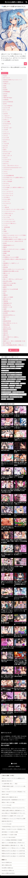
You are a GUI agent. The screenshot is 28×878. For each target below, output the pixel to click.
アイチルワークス (7, 169)
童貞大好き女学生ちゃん (9, 315)
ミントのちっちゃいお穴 (9, 221)
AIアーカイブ (6, 77)
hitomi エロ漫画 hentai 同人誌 (8, 873)
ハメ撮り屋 (6, 207)
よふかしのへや (7, 159)
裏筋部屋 (5, 331)
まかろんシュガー (7, 151)
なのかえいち (6, 133)
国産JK (5, 247)
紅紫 (4, 319)
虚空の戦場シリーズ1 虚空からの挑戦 (10, 832)
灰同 (4, 293)
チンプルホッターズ (8, 195)
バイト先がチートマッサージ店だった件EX (13, 209)
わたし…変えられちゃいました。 (11, 165)
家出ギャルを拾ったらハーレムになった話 (13, 269)
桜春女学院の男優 (7, 285)
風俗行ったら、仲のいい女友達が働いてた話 (14, 341)
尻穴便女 (5, 277)
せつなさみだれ (7, 123)
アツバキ (5, 173)
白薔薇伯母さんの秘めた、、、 (10, 311)
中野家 (5, 231)
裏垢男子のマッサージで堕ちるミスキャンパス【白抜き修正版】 (14, 848)
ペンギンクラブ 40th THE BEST (8, 837)
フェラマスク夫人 (5, 789)
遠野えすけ (6, 335)
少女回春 (5, 275)
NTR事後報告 (6, 91)
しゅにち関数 (6, 121)
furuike (5, 87)
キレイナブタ (6, 185)
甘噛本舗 (5, 301)
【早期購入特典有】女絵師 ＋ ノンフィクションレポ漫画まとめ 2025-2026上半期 (14, 786)
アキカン (5, 171)
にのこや (5, 135)
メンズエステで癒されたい (9, 223)
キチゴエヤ (6, 183)
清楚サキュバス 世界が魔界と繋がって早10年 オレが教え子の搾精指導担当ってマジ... (14, 842)
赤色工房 (5, 333)
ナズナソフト (6, 201)
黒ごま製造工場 (7, 343)
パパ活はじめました (8, 213)
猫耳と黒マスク (7, 299)
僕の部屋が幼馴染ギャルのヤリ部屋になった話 (14, 239)
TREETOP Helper (7, 97)
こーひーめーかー (7, 117)
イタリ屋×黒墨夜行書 (8, 175)
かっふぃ (5, 111)
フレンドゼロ (6, 217)
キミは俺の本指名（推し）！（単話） (10, 783)
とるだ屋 (5, 129)
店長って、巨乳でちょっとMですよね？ (13, 279)
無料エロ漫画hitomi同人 (7, 865)
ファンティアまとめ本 (6, 805)
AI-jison (5, 75)
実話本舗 (5, 267)
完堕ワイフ (6, 265)
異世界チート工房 (7, 307)
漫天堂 (5, 291)
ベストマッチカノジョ (8, 219)
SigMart (5, 95)
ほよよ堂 (5, 145)
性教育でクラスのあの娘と (9, 283)
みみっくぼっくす (7, 155)
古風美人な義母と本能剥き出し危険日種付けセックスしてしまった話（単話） (14, 810)
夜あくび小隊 (6, 255)
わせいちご (6, 163)
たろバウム (6, 125)
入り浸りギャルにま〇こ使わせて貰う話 (13, 241)
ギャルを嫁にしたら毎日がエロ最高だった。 (14, 187)
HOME (15, 763)
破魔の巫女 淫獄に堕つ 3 (7, 780)
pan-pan (5, 93)
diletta (4, 85)
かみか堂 (5, 113)
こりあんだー (6, 115)
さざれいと (6, 119)
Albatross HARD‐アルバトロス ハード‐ (12, 79)
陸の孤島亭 (6, 339)
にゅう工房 (6, 137)
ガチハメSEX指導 (7, 181)
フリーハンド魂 (7, 215)
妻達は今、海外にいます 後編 (8, 802)
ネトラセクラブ (7, 203)
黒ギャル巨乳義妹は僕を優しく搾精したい (13, 345)
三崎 (4, 229)
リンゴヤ (5, 225)
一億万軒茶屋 (6, 227)
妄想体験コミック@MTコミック (11, 263)
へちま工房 (6, 143)
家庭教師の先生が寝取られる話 (10, 271)
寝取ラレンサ (6, 273)
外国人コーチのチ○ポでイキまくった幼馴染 (14, 249)
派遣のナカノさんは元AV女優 (10, 289)
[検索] (25, 63)
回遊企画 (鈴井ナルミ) (8, 245)
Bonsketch (5, 81)
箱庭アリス (6, 317)
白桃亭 (5, 309)
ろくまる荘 (6, 161)
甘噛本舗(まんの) (7, 303)
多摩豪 (5, 253)
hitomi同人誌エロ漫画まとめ (8, 870)
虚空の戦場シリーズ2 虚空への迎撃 (9, 834)
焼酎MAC (5, 295)
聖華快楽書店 (6, 325)
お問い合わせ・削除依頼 (14, 766)
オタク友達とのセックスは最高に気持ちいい (14, 177)
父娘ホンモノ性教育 (8, 297)
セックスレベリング (8, 193)
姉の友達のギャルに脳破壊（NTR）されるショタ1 (12, 815)
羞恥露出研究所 (7, 321)
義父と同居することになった (10, 323)
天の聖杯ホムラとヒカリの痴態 (10, 257)
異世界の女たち (7, 305)
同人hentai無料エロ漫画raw (14, 2)
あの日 (5, 103)
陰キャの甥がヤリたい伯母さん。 (11, 337)
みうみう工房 (6, 153)
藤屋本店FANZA (7, 329)
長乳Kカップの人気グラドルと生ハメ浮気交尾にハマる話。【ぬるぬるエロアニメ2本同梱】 (14, 791)
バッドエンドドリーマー (9, 211)
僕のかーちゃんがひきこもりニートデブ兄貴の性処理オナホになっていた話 (13, 394)
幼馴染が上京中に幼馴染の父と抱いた (10, 797)
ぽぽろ (5, 149)
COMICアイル (6, 83)
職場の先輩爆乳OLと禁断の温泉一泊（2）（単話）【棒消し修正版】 (14, 845)
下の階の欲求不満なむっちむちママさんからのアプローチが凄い (14, 807)
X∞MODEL (6, 99)
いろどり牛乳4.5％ (7, 105)
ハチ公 (5, 205)
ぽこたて (5, 147)
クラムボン (6, 189)
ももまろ (5, 157)
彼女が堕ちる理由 (7, 281)
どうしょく (6, 131)
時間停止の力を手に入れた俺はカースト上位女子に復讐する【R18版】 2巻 (14, 853)
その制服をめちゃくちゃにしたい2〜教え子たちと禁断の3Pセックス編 (14, 818)
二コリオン (6, 233)
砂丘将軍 (5, 313)
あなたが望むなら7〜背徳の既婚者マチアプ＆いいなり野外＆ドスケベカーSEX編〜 (14, 813)
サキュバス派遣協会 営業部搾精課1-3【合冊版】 (12, 840)
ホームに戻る (14, 350)
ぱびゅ (5, 141)
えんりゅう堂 (6, 107)
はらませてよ (6, 139)
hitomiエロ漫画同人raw (7, 862)
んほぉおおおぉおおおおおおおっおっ (12, 167)
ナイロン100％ (7, 199)
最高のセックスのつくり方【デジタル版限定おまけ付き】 (14, 778)
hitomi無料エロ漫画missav (7, 867)
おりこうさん (6, 109)
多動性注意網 (6, 251)
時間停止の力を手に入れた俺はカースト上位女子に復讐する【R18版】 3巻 (14, 856)
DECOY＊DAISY (5, 794)
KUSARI (5, 89)
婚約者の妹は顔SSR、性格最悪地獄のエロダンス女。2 (13, 799)
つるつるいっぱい (7, 127)
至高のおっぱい (7, 327)
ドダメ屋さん (6, 197)
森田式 (5, 287)
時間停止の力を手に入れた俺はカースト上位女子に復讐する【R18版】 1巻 (14, 850)
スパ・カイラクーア (8, 191)
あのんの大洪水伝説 (8, 101)
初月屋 (5, 243)
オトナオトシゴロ (7, 179)
